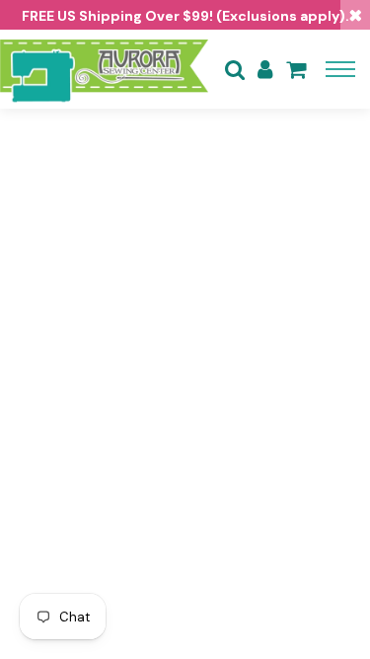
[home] (104, 69)
